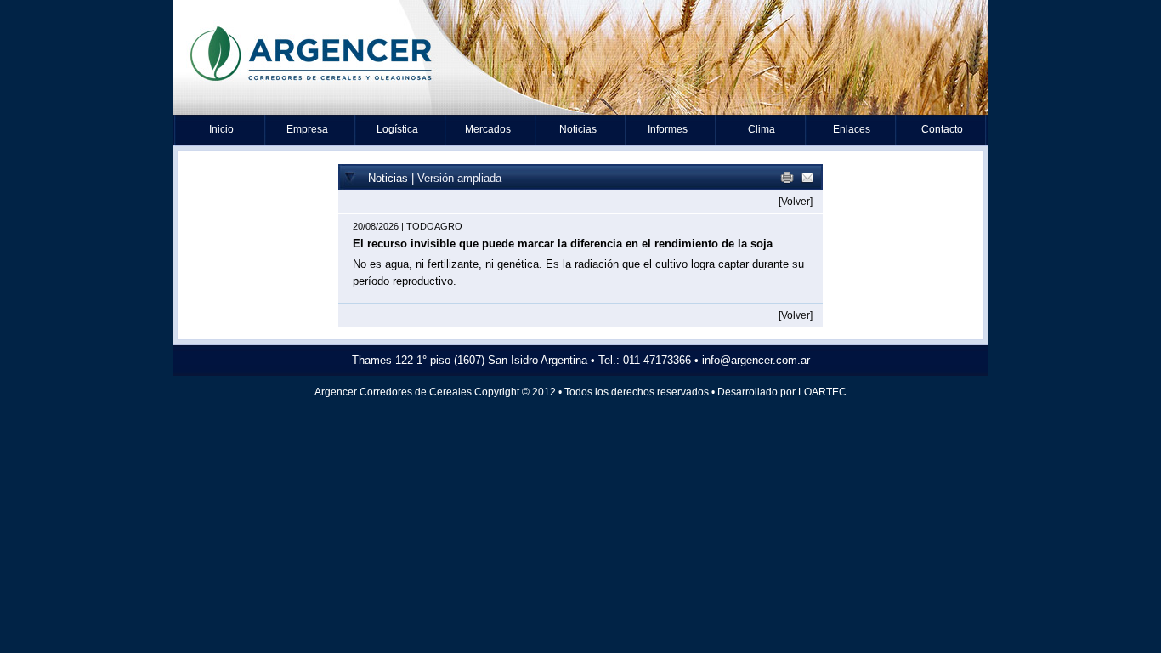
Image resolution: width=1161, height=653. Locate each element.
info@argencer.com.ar (756, 360)
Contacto (942, 129)
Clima (761, 129)
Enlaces (851, 129)
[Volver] (796, 201)
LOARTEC (822, 392)
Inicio (221, 129)
